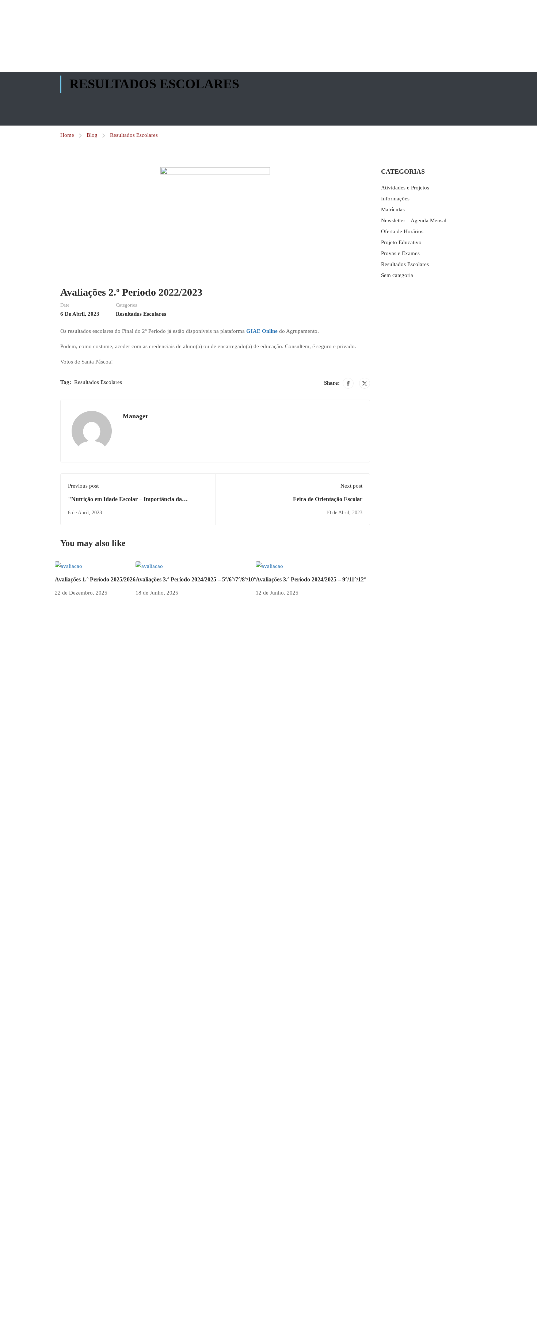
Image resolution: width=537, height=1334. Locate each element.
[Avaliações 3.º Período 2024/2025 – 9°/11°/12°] (269, 566)
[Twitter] (364, 383)
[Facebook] (348, 383)
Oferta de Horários (402, 231)
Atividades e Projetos (405, 188)
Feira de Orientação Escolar (327, 499)
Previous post (83, 486)
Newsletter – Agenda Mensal (413, 220)
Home (67, 135)
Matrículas (393, 209)
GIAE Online (262, 331)
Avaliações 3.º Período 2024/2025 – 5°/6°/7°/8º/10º (196, 579)
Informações (395, 198)
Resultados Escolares (134, 135)
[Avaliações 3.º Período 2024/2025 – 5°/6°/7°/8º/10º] (149, 566)
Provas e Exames (400, 253)
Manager (135, 416)
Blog (92, 135)
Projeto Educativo (401, 242)
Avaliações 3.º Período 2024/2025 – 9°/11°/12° (311, 579)
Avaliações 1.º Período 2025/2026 (95, 579)
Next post (351, 486)
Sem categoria (397, 275)
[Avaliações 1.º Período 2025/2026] (68, 566)
